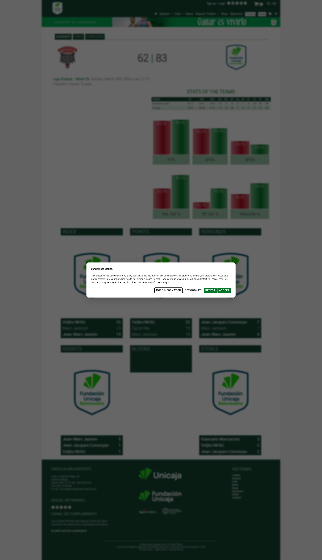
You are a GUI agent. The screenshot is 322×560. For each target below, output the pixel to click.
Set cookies (193, 290)
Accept (224, 290)
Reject (210, 290)
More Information (168, 290)
